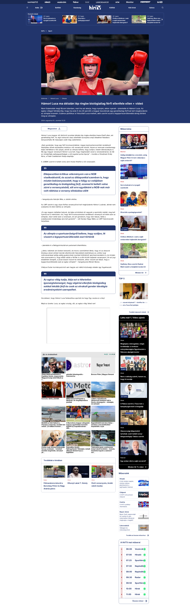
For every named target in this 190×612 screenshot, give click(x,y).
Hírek (69, 480)
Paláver (122, 458)
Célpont (123, 492)
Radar (45, 480)
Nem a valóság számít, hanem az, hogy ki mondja (133, 378)
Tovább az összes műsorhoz (136, 535)
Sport (50, 31)
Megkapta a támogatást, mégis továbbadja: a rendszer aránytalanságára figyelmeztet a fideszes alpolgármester (132, 348)
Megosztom (52, 129)
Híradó (122, 479)
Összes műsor (138, 601)
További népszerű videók (137, 312)
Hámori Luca (54, 98)
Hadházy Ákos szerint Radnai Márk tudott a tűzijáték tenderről (154, 20)
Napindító (139, 566)
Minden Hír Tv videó (136, 467)
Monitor (123, 151)
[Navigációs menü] (27, 8)
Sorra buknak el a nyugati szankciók (49, 19)
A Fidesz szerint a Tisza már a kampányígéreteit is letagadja (131, 405)
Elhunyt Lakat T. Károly (78, 483)
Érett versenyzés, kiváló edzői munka (102, 484)
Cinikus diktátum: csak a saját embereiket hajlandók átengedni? (121, 20)
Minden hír (139, 273)
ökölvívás (44, 98)
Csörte (122, 502)
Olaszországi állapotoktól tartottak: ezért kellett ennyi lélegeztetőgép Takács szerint (132, 433)
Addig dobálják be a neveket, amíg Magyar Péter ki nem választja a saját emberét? (133, 157)
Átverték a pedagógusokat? (84, 19)
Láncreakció (124, 526)
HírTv (43, 31)
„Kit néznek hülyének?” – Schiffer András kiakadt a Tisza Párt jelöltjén (133, 304)
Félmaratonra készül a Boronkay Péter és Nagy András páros (54, 486)
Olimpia (64, 98)
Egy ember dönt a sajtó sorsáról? (133, 461)
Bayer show (124, 512)
